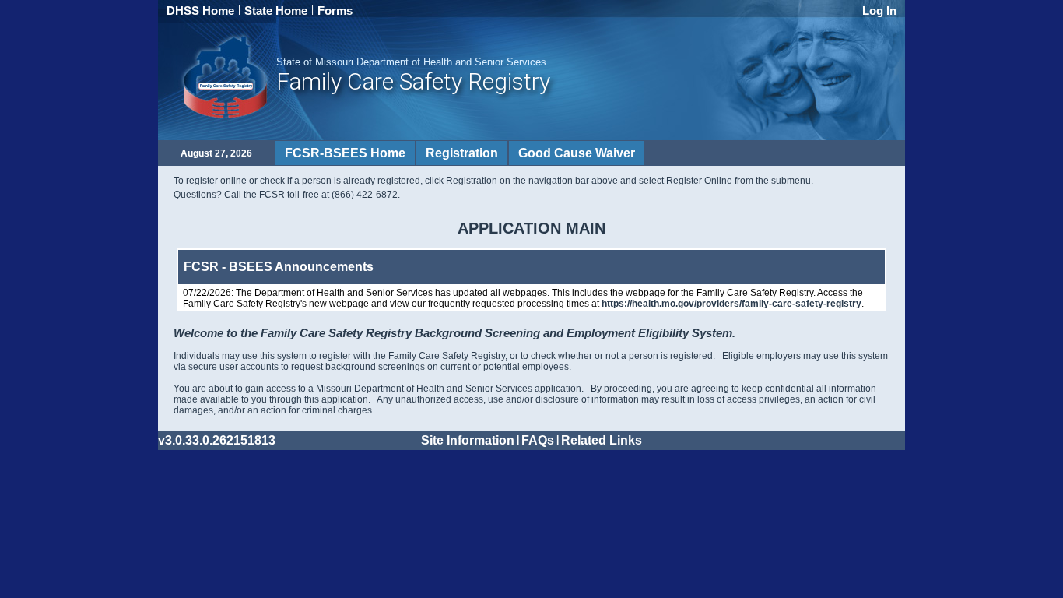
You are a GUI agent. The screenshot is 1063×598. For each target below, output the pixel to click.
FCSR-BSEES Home (345, 153)
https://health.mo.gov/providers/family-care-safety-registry (731, 303)
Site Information (467, 440)
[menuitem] (345, 153)
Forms (335, 10)
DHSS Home (200, 10)
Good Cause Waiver (576, 153)
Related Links (601, 440)
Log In (879, 10)
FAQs (537, 440)
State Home (275, 10)
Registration (462, 153)
